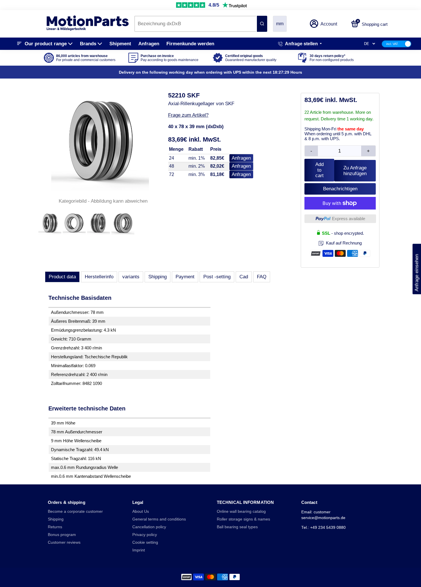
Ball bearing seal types (237, 527)
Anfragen (148, 43)
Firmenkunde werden (190, 43)
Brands (88, 43)
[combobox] (195, 24)
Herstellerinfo (99, 276)
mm (280, 23)
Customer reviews (64, 542)
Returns (55, 527)
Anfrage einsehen (416, 269)
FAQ (261, 276)
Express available (348, 218)
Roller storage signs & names (243, 519)
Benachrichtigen (340, 188)
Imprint (138, 550)
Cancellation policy (149, 527)
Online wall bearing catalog (241, 511)
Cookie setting (145, 542)
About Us (140, 511)
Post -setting (217, 276)
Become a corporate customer (75, 511)
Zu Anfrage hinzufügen (355, 170)
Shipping (157, 276)
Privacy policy (144, 535)
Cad (243, 276)
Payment (185, 276)
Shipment (120, 43)
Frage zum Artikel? (188, 115)
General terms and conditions (159, 519)
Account (328, 23)
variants (130, 276)
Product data (62, 276)
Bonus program (62, 535)
